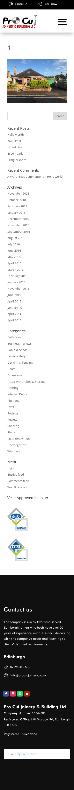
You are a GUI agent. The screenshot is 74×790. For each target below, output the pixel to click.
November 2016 (18, 225)
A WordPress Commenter (24, 177)
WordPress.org (17, 487)
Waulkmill (14, 141)
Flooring (12, 388)
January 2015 (16, 308)
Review (12, 419)
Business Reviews (19, 343)
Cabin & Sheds (17, 350)
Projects (12, 413)
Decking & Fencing (20, 362)
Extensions (14, 375)
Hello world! (15, 135)
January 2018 (16, 213)
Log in (11, 468)
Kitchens (13, 401)
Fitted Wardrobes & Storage (26, 382)
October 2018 (16, 200)
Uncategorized (17, 445)
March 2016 (15, 270)
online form (29, 754)
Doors (11, 369)
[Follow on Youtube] (27, 694)
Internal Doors (17, 394)
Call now (51, 4)
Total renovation (18, 439)
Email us (21, 4)
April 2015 (14, 301)
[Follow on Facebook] (6, 694)
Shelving (13, 426)
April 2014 (14, 314)
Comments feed (18, 481)
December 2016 (18, 219)
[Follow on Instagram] (13, 694)
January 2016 (16, 282)
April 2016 (14, 263)
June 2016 (14, 250)
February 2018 (17, 206)
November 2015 (18, 289)
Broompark (15, 153)
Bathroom (14, 337)
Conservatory (16, 356)
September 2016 (18, 231)
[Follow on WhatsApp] (20, 694)
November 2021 (18, 193)
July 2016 (13, 244)
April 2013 (14, 320)
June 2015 (14, 295)
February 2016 (17, 276)
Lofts (10, 407)
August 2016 (15, 238)
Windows (13, 451)
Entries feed (15, 474)
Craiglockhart (16, 160)
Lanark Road (15, 147)
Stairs (11, 432)
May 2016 (14, 257)
